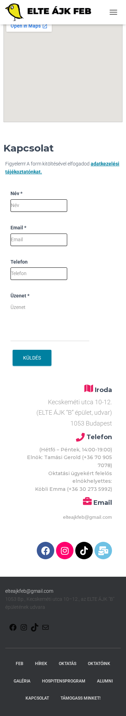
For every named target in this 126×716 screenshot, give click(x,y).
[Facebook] (45, 550)
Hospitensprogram (63, 681)
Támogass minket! (80, 698)
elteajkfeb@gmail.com (29, 591)
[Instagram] (65, 550)
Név (16, 193)
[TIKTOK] (34, 627)
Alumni (105, 681)
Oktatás (67, 663)
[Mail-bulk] (103, 550)
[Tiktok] (84, 550)
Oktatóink (99, 663)
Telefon (19, 262)
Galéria (22, 681)
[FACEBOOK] (13, 627)
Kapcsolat (37, 698)
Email (18, 227)
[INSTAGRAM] (24, 627)
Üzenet (19, 295)
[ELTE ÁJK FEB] (51, 12)
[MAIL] (45, 627)
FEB (19, 663)
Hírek (41, 663)
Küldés (32, 358)
